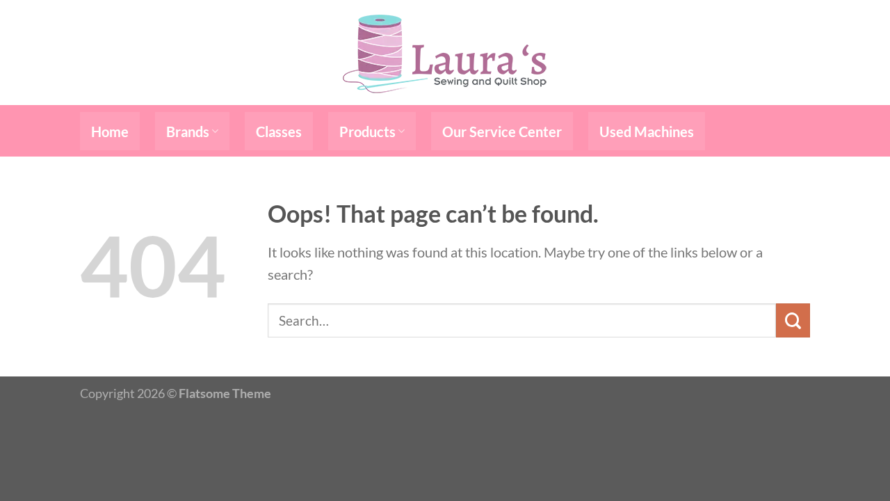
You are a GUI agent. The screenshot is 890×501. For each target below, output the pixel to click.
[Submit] (793, 320)
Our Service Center (502, 131)
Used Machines (646, 131)
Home (110, 131)
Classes (279, 131)
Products (367, 131)
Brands (187, 131)
